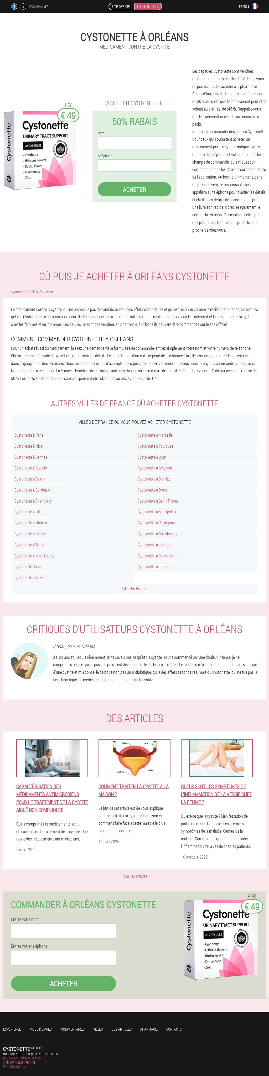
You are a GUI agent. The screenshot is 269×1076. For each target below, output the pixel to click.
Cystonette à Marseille (155, 435)
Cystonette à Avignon (155, 468)
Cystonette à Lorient (154, 566)
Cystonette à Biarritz (154, 479)
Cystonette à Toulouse (155, 446)
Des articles (121, 1029)
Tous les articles (134, 876)
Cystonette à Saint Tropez (158, 501)
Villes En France (134, 588)
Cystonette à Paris (28, 435)
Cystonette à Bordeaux (32, 490)
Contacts (174, 1029)
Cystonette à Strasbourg (157, 533)
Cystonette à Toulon (30, 544)
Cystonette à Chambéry (33, 501)
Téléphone (105, 156)
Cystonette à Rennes (31, 533)
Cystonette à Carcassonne (158, 555)
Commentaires (73, 1029)
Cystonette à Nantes (30, 522)
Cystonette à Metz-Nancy (34, 555)
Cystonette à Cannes (30, 457)
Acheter (134, 189)
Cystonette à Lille (28, 511)
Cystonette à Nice (28, 446)
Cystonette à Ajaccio (30, 468)
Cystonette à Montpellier (157, 511)
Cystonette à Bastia (29, 479)
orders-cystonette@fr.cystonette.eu (30, 1054)
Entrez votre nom (25, 919)
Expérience (12, 1029)
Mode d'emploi (41, 1029)
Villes (98, 1029)
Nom (101, 133)
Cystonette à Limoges (155, 544)
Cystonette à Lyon (152, 457)
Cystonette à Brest (152, 490)
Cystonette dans (27, 566)
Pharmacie (149, 1029)
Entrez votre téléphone (29, 946)
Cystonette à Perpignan (156, 522)
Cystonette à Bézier (29, 577)
